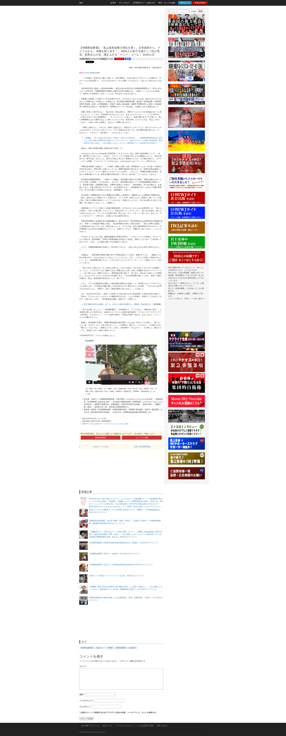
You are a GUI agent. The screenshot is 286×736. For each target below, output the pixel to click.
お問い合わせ (162, 726)
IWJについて (107, 726)
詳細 (126, 424)
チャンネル (124, 3)
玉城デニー (100, 648)
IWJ (81, 3)
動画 (127, 59)
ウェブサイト (84, 707)
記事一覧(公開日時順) (142, 447)
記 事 (112, 3)
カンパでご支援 (142, 438)
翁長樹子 (132, 648)
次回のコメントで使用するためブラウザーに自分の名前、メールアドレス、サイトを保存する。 (119, 712)
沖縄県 (111, 59)
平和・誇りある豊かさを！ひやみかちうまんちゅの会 (104, 424)
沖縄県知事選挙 (87, 648)
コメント (82, 666)
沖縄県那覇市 (121, 648)
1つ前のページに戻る (100, 447)
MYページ (185, 3)
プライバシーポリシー (125, 726)
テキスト (119, 59)
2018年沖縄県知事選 (91, 73)
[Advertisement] (121, 23)
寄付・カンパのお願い (167, 3)
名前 (81, 694)
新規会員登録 (200, 3)
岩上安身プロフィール (90, 726)
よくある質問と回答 (145, 726)
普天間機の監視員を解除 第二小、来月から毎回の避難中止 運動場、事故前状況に (118, 304)
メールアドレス (86, 701)
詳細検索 (193, 11)
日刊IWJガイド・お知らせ (143, 3)
